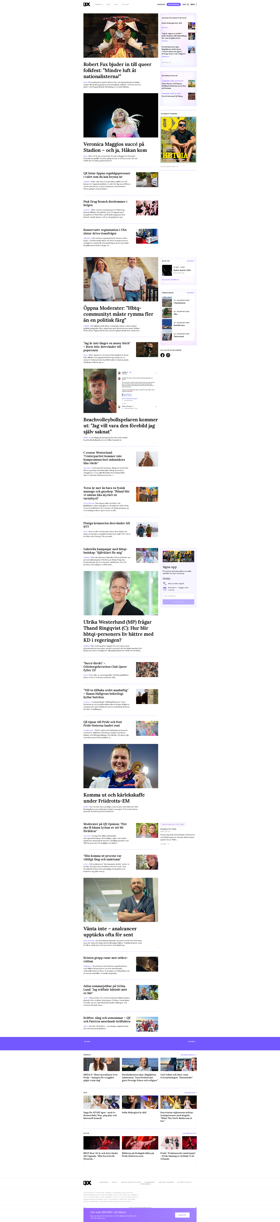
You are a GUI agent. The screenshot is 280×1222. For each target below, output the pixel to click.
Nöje (108, 4)
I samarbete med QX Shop (171, 93)
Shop (116, 4)
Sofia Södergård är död (172, 23)
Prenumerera (173, 4)
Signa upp (182, 1215)
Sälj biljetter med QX (170, 280)
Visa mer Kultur (188, 1133)
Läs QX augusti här (167, 166)
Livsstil (165, 41)
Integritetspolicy (184, 1182)
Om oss (114, 1182)
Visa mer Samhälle (188, 1055)
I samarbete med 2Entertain (172, 81)
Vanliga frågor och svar (131, 1182)
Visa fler (165, 62)
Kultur (164, 27)
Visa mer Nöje (189, 1093)
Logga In (161, 4)
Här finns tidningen (166, 1182)
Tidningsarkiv (149, 1182)
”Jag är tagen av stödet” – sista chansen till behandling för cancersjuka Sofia (174, 35)
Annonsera (104, 1182)
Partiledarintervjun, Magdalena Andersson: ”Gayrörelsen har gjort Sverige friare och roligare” (174, 50)
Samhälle (99, 4)
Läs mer (163, 844)
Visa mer (190, 261)
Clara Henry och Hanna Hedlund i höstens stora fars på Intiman (174, 85)
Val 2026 (125, 4)
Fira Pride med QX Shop (172, 96)
